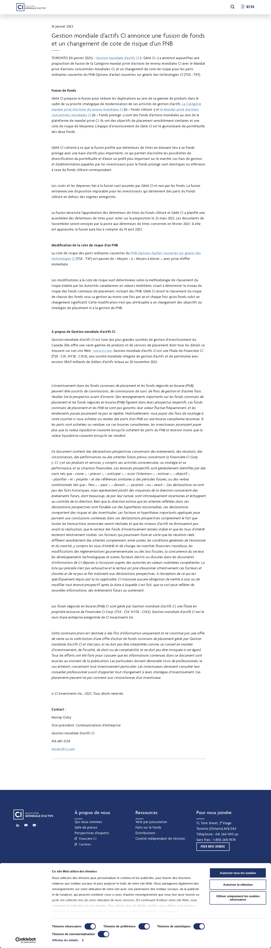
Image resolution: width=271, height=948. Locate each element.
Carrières (85, 844)
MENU (250, 7)
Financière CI (88, 838)
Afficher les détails (65, 940)
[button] (232, 7)
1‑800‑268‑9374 (224, 840)
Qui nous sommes (88, 822)
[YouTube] (26, 825)
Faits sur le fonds (148, 827)
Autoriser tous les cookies (238, 873)
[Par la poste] (34, 825)
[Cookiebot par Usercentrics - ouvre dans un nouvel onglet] (25, 940)
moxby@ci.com (63, 749)
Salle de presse (86, 827)
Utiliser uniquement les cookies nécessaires (238, 897)
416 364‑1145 (224, 834)
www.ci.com (102, 351)
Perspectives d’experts (92, 833)
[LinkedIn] (17, 825)
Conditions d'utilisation (159, 911)
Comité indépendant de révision (160, 838)
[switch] (144, 926)
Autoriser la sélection (238, 884)
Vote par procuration (151, 822)
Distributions (146, 833)
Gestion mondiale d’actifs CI (117, 58)
